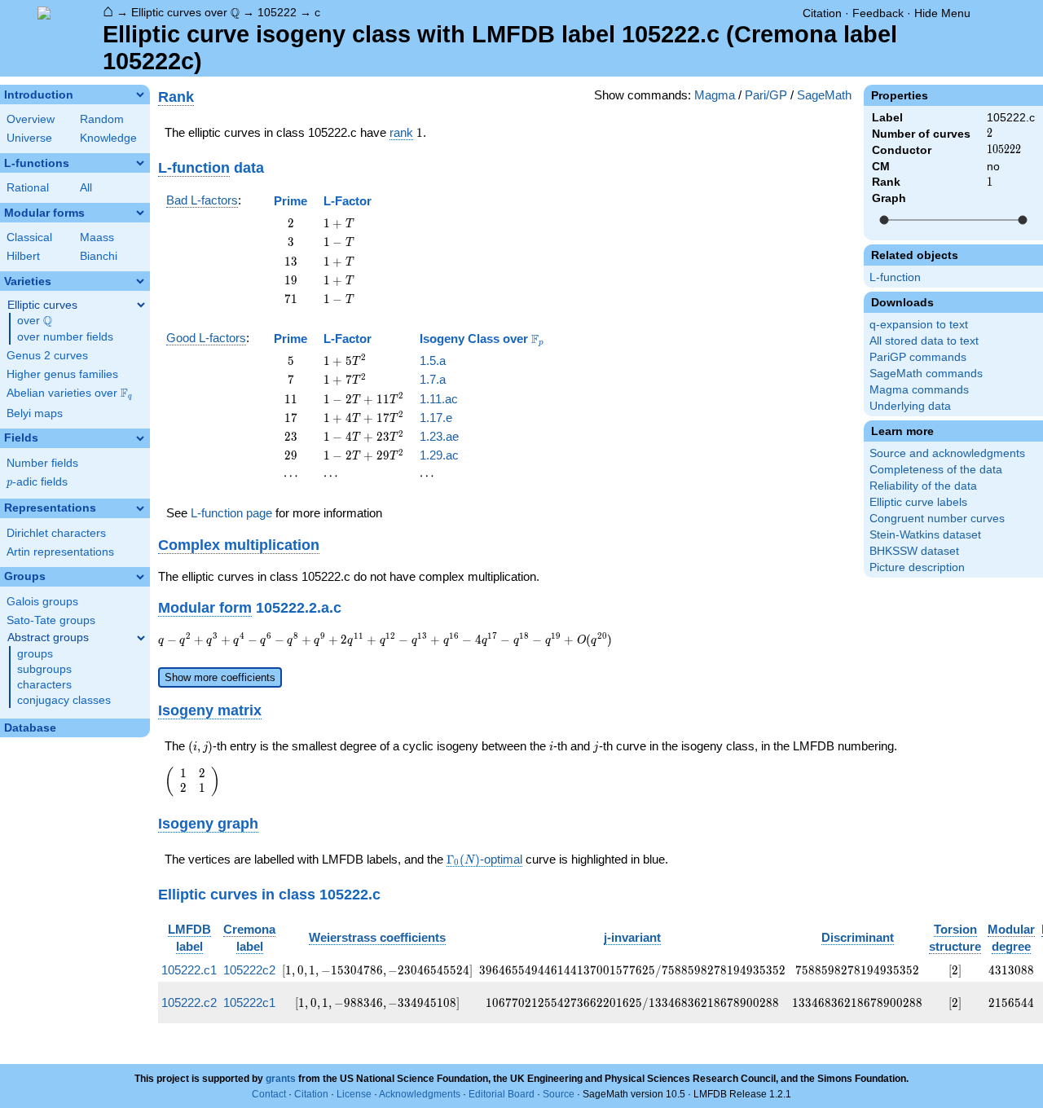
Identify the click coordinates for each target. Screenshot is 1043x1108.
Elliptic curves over (185, 13)
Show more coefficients (220, 677)
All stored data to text (924, 341)
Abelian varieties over (69, 393)
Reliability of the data (923, 486)
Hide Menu (942, 13)
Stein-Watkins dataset (925, 535)
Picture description (917, 567)
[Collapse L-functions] (140, 162)
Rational (28, 188)
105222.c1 (189, 970)
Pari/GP (766, 95)
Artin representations (60, 552)
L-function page (231, 513)
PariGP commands (917, 357)
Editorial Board (502, 1094)
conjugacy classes (64, 700)
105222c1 (249, 1002)
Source (558, 1094)
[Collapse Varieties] (140, 281)
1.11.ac (439, 399)
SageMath (824, 95)
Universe (29, 138)
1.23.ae (439, 436)
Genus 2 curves (47, 356)
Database (30, 728)
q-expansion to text (918, 325)
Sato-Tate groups (51, 620)
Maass (97, 237)
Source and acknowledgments (947, 453)
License (354, 1094)
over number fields (65, 337)
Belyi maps (35, 413)
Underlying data (910, 406)
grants (281, 1078)
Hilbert (23, 256)
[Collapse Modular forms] (140, 212)
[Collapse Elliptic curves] (140, 304)
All (86, 188)
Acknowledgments (419, 1094)
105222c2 (249, 970)
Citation (822, 13)
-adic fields (37, 482)
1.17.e (436, 417)
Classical (29, 237)
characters (44, 685)
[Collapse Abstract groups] (140, 637)
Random (102, 119)
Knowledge (108, 138)
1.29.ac (439, 455)
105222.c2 (189, 1002)
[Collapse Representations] (140, 508)
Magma (714, 95)
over (34, 321)
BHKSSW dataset (914, 551)
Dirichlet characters (56, 533)
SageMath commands (926, 373)
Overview (31, 119)
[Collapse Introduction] (140, 94)
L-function (895, 277)
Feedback (878, 13)
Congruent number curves (937, 518)
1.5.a (433, 360)
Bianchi (98, 256)
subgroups (44, 669)
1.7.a (433, 379)
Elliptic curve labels (918, 502)
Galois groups (42, 602)
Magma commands (919, 390)
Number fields (42, 463)
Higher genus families (62, 374)
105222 (277, 12)
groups (35, 654)
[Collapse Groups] (140, 576)
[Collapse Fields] (140, 438)
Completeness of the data (935, 470)
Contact (269, 1094)
